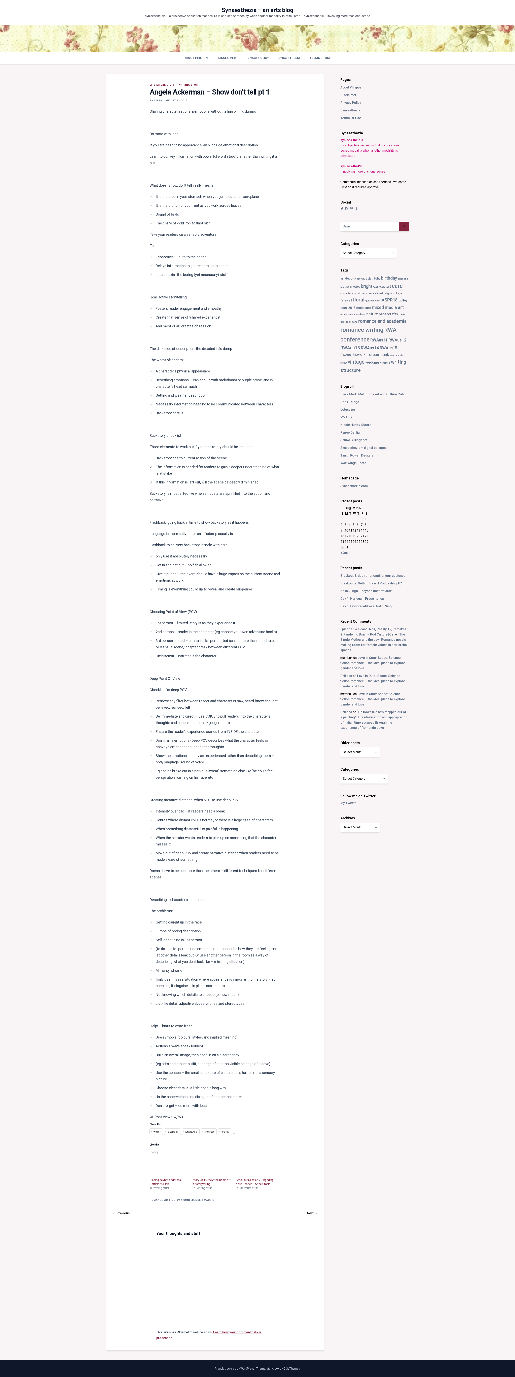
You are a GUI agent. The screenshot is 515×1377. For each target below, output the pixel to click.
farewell (346, 300)
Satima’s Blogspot (353, 440)
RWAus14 (370, 348)
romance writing (162, 1200)
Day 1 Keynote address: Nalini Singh (366, 606)
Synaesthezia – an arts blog (257, 9)
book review (353, 287)
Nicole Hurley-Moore (355, 425)
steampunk (379, 354)
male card (363, 308)
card (397, 286)
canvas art (382, 286)
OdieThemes (291, 1368)
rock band (351, 322)
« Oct (344, 553)
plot (342, 321)
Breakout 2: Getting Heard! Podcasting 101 (371, 583)
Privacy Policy (257, 58)
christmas (359, 293)
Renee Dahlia (350, 432)
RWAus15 (208, 1200)
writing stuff (188, 84)
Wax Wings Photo (353, 463)
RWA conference (188, 1200)
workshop (385, 363)
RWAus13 (350, 347)
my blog (361, 314)
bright (366, 286)
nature (372, 314)
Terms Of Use (320, 58)
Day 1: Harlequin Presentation (362, 599)
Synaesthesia (289, 58)
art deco (346, 278)
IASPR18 (389, 299)
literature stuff (162, 84)
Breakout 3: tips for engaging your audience (372, 576)
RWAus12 (397, 340)
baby (377, 278)
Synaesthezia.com (354, 486)
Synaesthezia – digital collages (363, 448)
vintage (356, 362)
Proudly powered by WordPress (235, 1368)
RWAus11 (378, 340)
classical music (375, 293)
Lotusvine (347, 409)
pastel (402, 314)
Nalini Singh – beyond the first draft (366, 591)
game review (372, 300)
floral (359, 300)
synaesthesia (396, 355)
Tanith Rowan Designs (356, 455)
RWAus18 (347, 355)
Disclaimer (227, 58)
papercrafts (388, 314)
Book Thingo (349, 402)
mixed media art (388, 307)
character (345, 293)
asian (369, 278)
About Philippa (196, 58)
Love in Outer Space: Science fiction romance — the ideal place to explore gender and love (372, 663)
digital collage (393, 293)
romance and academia (382, 321)
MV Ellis (346, 417)
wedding (372, 362)
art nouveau (359, 279)
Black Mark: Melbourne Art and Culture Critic (373, 394)
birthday (389, 278)
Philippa (156, 100)
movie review (347, 314)
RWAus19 (361, 355)
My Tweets (348, 803)
